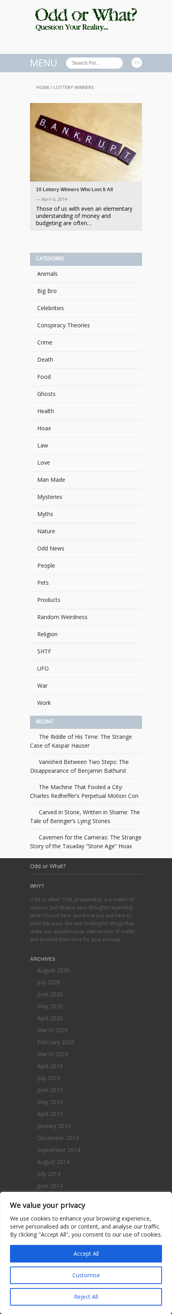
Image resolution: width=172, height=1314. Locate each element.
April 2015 (50, 1114)
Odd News (50, 548)
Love (43, 462)
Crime (44, 342)
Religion (47, 634)
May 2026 (50, 1006)
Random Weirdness (62, 617)
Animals (47, 273)
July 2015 (48, 1078)
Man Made (51, 479)
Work (44, 702)
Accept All (86, 1253)
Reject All (86, 1296)
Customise (86, 1275)
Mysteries (49, 497)
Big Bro (47, 291)
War (42, 685)
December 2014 (58, 1138)
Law (42, 445)
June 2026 (50, 994)
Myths (45, 514)
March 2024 (52, 1054)
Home (43, 87)
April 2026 (50, 1018)
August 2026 (53, 970)
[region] (86, 1253)
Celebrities (50, 308)
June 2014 (50, 1185)
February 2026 (55, 1042)
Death (45, 359)
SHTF (44, 651)
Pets (43, 582)
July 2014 (48, 1173)
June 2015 (50, 1090)
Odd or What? (48, 866)
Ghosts (46, 394)
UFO (43, 668)
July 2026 (48, 982)
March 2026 (52, 1030)
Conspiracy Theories (63, 325)
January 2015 (54, 1126)
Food (44, 376)
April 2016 (50, 1066)
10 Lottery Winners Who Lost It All (74, 189)
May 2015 (50, 1102)
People (46, 565)
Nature (46, 531)
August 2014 (53, 1162)
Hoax (44, 428)
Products (48, 600)
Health (45, 411)
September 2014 (58, 1150)
